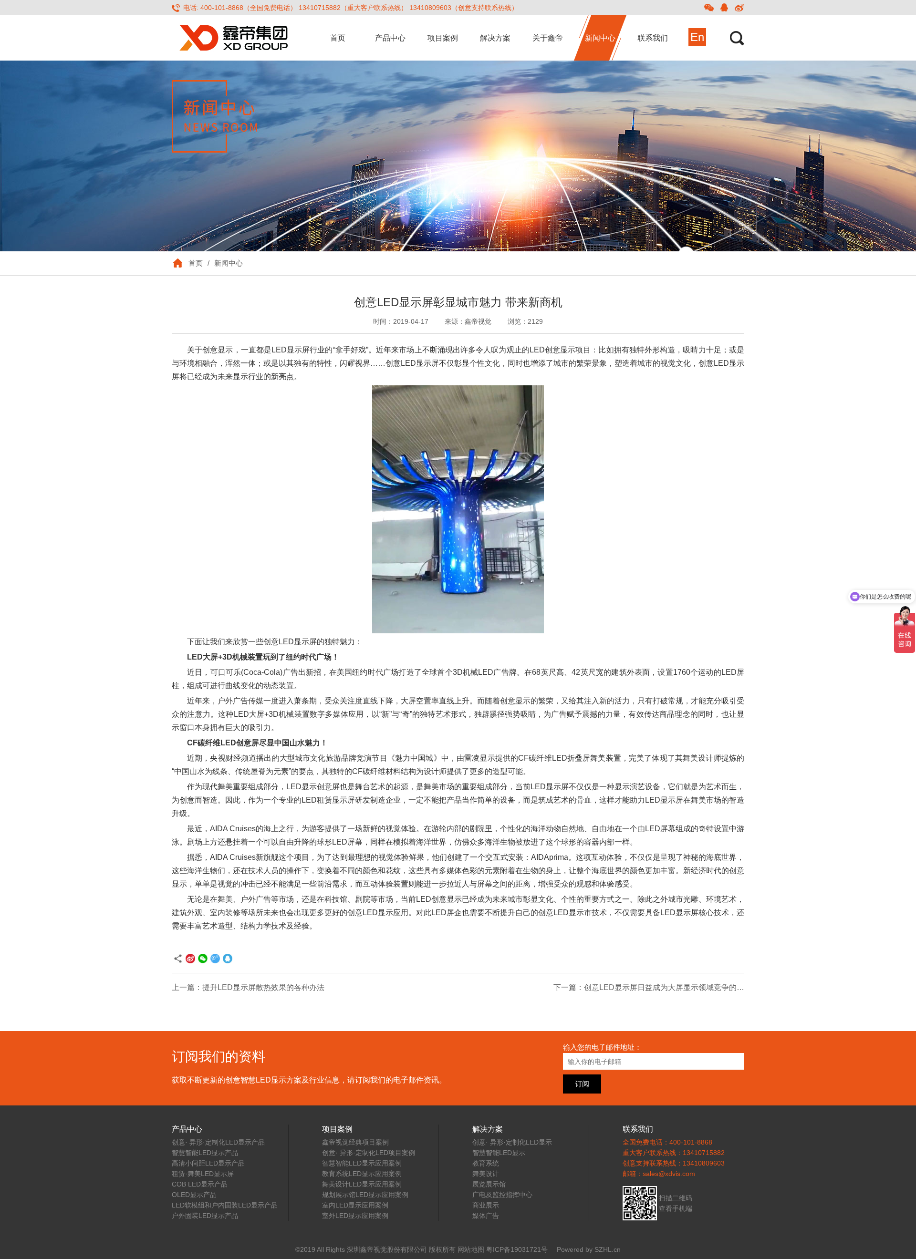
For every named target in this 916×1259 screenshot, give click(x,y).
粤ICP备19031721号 (517, 1249)
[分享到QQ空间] (215, 958)
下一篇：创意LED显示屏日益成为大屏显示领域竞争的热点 (652, 987)
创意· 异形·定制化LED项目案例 (368, 1152)
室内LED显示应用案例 (355, 1205)
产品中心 (390, 38)
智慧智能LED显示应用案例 (362, 1163)
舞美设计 (485, 1173)
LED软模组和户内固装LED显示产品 (225, 1205)
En (697, 37)
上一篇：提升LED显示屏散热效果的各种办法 (248, 987)
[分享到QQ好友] (724, 7)
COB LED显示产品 (200, 1184)
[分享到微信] (709, 7)
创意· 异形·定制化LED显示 (512, 1142)
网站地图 (471, 1249)
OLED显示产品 (194, 1194)
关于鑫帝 (547, 38)
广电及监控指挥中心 (502, 1194)
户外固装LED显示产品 (205, 1215)
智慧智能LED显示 (498, 1152)
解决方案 (495, 38)
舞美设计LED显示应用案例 (362, 1184)
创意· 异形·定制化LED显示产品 (218, 1142)
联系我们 (652, 38)
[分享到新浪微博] (739, 7)
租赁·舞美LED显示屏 (203, 1173)
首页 (337, 38)
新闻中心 (600, 38)
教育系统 (485, 1163)
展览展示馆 (489, 1184)
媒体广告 (485, 1215)
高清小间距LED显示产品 (208, 1163)
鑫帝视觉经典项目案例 (355, 1142)
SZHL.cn (607, 1249)
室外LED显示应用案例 (355, 1215)
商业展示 (485, 1205)
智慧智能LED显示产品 (205, 1152)
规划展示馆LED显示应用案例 (365, 1194)
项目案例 (442, 38)
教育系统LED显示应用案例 (362, 1173)
